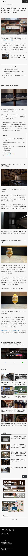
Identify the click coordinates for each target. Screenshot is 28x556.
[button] (5, 363)
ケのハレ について (6, 540)
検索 (24, 476)
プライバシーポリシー (7, 548)
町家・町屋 (22, 344)
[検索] (17, 520)
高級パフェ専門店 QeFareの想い (11, 69)
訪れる (15, 342)
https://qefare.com (10, 153)
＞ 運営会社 (3, 549)
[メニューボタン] (26, 1)
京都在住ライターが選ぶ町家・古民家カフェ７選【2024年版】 (17, 56)
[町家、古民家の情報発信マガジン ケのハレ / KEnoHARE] (3, 1)
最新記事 (5, 342)
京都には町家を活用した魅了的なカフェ (10, 330)
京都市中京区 (10, 344)
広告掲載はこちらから (7, 543)
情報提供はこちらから (7, 542)
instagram (8, 155)
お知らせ (10, 342)
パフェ (4, 344)
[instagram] (13, 520)
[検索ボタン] (23, 1)
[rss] (15, 520)
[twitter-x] (11, 520)
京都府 (16, 344)
